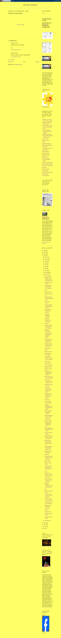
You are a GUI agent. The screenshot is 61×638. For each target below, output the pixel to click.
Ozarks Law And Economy (47, 165)
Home (24, 61)
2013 (45, 528)
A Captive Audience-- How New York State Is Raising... (48, 327)
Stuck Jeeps (46, 323)
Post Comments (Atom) (17, 64)
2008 (45, 254)
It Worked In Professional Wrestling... (47, 315)
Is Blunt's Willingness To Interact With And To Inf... (48, 417)
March (46, 261)
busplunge (30, 5)
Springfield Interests (48, 366)
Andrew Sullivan (45, 138)
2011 (45, 524)
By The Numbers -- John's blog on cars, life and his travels (47, 127)
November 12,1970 (48, 368)
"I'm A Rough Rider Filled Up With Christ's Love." (48, 448)
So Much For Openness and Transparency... (47, 320)
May (46, 264)
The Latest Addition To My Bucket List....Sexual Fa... (48, 287)
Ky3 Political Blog (45, 158)
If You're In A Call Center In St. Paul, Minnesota (48, 495)
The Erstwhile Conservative (47, 148)
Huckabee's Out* (47, 511)
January (46, 257)
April (46, 263)
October (46, 274)
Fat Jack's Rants (45, 149)
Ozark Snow (44, 167)
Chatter (43, 141)
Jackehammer (44, 156)
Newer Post (10, 61)
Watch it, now (44, 632)
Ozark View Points (45, 169)
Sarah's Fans (46, 454)
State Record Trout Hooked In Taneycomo (48, 507)
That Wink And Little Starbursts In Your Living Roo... (48, 458)
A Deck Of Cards (47, 291)
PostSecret (46, 509)
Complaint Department (46, 143)
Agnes (45, 489)
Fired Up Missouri (45, 151)
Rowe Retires (47, 399)
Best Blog (45, 24)
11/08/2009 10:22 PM (16, 49)
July (45, 268)
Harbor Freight (47, 460)
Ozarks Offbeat (45, 170)
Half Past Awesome (46, 154)
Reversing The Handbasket (47, 172)
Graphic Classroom (45, 153)
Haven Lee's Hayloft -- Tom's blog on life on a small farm (47, 131)
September (47, 272)
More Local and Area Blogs (47, 162)
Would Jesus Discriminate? (15, 13)
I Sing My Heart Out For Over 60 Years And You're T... (48, 437)
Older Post (37, 61)
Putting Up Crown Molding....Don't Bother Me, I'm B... (48, 279)
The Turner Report (45, 175)
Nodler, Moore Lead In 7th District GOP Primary (48, 429)
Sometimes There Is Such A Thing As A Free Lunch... (48, 345)
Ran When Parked (47, 420)
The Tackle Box (45, 173)
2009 (45, 255)
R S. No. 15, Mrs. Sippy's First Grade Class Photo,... (48, 480)
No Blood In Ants (47, 363)
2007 (45, 252)
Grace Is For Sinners (48, 365)
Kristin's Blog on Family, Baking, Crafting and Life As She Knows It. (47, 136)
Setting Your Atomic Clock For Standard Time (48, 298)
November (47, 275)
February (46, 259)
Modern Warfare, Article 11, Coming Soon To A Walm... (48, 358)
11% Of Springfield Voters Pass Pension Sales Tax (48, 306)
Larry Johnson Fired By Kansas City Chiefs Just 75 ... (48, 340)
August (46, 270)
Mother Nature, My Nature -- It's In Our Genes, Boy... (48, 475)
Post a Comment (11, 59)
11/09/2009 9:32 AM (15, 56)
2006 (45, 250)
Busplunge (45, 216)
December (47, 520)
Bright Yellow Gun (45, 140)
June (46, 266)
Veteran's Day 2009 (48, 351)
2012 (45, 526)
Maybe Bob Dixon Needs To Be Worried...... (48, 311)
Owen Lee (46, 471)
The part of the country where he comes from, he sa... (48, 381)
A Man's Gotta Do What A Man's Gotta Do (47, 412)
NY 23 (45, 290)
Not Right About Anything (47, 164)
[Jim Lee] (45, 631)
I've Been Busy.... (47, 361)
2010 (45, 522)
